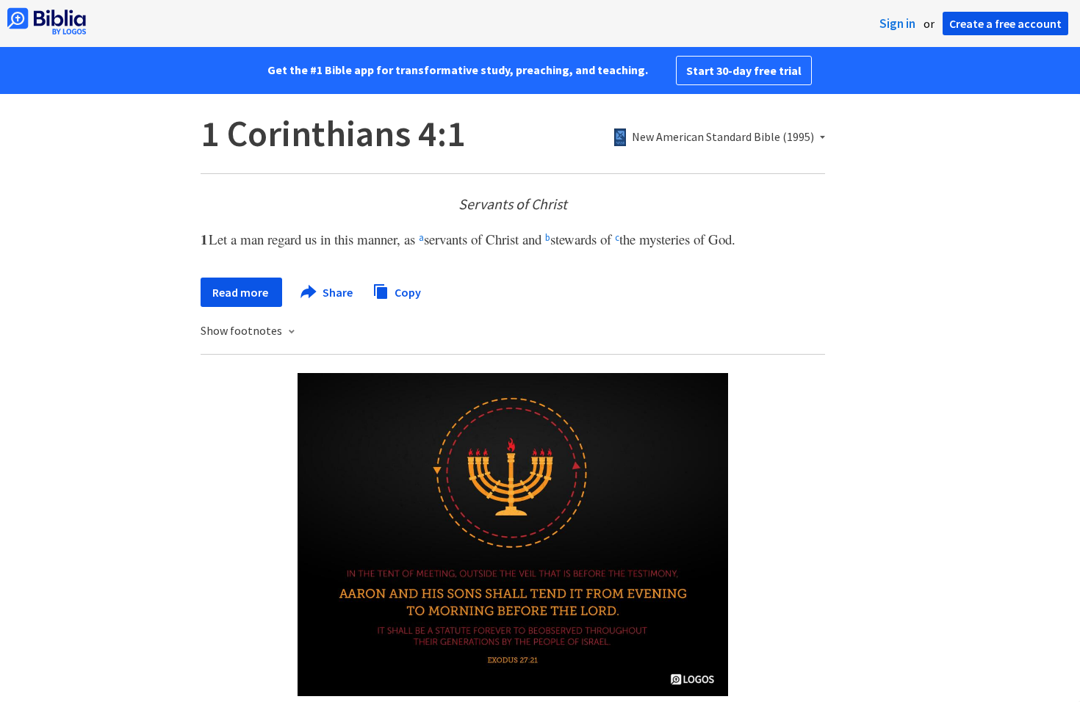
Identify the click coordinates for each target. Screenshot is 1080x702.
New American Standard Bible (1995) (723, 137)
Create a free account (1005, 23)
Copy (406, 291)
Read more (241, 292)
